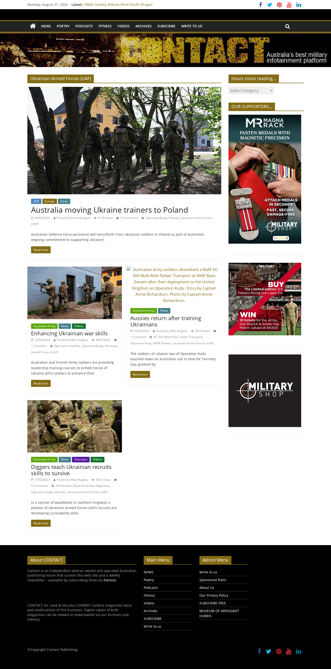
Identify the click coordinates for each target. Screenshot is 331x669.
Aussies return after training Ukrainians (165, 321)
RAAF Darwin (162, 343)
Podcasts (84, 26)
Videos (124, 26)
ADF (36, 201)
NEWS (46, 26)
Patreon (110, 580)
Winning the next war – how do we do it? (117, 4)
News (64, 201)
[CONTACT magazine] (32, 26)
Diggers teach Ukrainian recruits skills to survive (71, 470)
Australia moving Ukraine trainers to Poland (109, 209)
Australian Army (44, 326)
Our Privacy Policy (213, 595)
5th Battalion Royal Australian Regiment (82, 486)
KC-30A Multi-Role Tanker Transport (178, 337)
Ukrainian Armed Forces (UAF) (193, 343)
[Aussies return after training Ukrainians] (174, 269)
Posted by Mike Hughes (72, 340)
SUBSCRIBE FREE (212, 603)
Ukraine (59, 492)
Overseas (80, 459)
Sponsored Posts (212, 580)
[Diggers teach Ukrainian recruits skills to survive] (74, 403)
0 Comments (129, 218)
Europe (50, 201)
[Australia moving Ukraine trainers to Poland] (124, 89)
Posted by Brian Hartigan (73, 218)
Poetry (63, 26)
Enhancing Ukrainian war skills (69, 333)
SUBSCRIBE (166, 26)
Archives (143, 26)
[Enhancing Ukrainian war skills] (74, 269)
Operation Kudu (156, 218)
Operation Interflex (67, 346)
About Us (206, 587)
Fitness (105, 26)
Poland (173, 218)
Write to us (191, 26)
